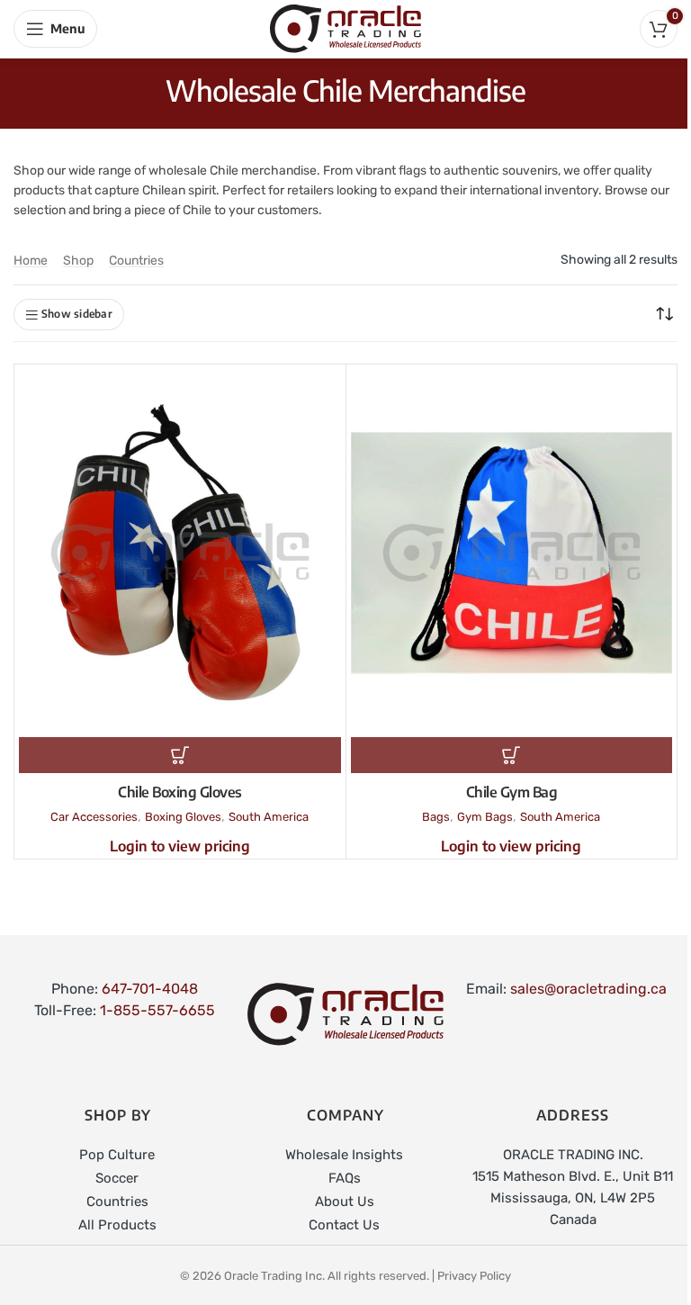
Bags (436, 817)
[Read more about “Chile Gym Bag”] (512, 755)
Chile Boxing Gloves (180, 792)
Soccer (117, 1178)
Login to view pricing (180, 846)
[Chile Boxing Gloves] (180, 553)
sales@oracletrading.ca (588, 988)
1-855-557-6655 (157, 1010)
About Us (344, 1201)
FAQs (344, 1178)
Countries (136, 260)
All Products (117, 1225)
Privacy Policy (474, 1275)
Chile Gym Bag (512, 792)
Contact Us (344, 1225)
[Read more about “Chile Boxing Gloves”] (180, 755)
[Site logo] (345, 27)
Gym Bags (485, 817)
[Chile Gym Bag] (512, 553)
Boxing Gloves (183, 817)
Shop (78, 260)
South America (269, 817)
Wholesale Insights (344, 1155)
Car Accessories (94, 817)
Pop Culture (117, 1155)
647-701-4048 (150, 988)
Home (30, 260)
